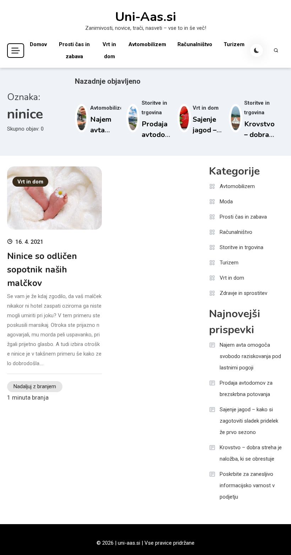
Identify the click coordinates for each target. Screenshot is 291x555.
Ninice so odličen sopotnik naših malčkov (42, 269)
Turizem (234, 44)
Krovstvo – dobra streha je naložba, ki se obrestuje (251, 453)
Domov (38, 44)
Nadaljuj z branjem (34, 386)
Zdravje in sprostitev (243, 293)
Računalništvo (194, 44)
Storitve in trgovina (241, 247)
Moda (226, 201)
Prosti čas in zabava (74, 50)
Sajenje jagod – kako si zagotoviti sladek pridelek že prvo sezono (249, 420)
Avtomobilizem (147, 44)
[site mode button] (256, 50)
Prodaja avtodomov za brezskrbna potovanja (246, 388)
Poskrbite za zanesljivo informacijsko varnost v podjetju (247, 485)
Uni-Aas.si (145, 17)
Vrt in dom (109, 50)
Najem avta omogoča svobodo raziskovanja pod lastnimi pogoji (250, 356)
